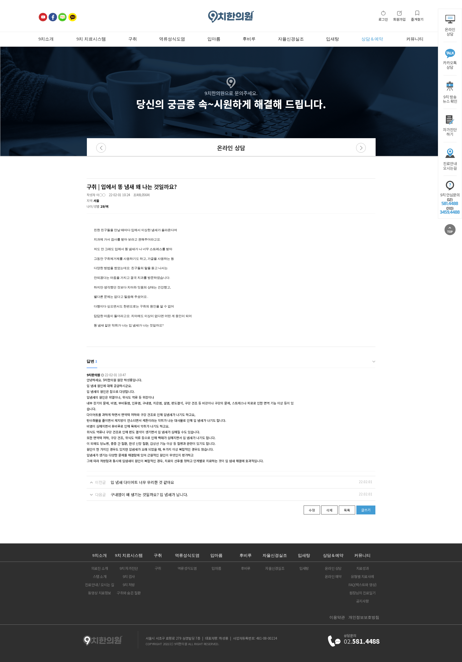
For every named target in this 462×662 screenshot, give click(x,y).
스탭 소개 (99, 576)
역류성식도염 (172, 39)
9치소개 (46, 39)
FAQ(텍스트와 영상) (362, 584)
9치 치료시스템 (91, 39)
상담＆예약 (372, 39)
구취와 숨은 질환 (129, 592)
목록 (347, 510)
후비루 (249, 39)
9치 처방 (129, 584)
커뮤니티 (415, 39)
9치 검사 (129, 576)
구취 (132, 39)
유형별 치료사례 (362, 576)
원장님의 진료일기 (362, 592)
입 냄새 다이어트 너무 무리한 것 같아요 (142, 482)
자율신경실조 (291, 39)
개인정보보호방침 (363, 617)
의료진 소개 (99, 568)
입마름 (213, 39)
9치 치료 (129, 555)
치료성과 (362, 568)
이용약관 (337, 617)
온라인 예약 (333, 576)
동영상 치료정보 (99, 592)
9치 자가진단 (129, 568)
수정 (312, 510)
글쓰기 (366, 509)
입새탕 (332, 39)
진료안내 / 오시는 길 (99, 584)
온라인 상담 (333, 568)
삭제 (329, 510)
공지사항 (362, 601)
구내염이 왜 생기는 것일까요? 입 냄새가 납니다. (149, 494)
